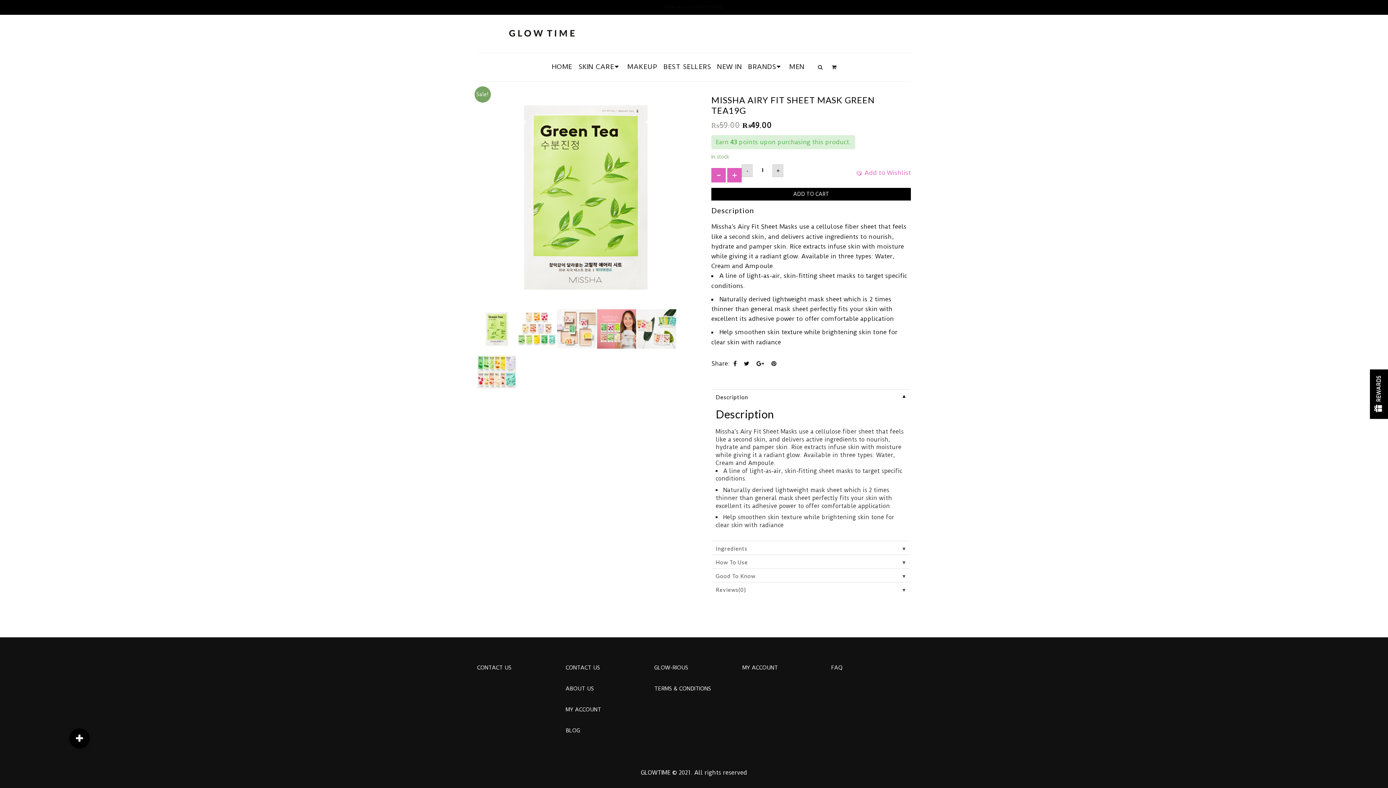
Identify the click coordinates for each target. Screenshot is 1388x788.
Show (1379, 394)
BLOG (573, 730)
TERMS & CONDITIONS (682, 688)
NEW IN (729, 67)
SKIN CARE (596, 67)
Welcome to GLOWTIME (694, 7)
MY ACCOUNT (583, 709)
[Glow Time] (542, 32)
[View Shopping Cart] (834, 67)
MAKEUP (642, 67)
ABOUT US (580, 688)
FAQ (837, 667)
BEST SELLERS (687, 67)
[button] (883, 175)
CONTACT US (494, 667)
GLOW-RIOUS (671, 667)
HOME (562, 67)
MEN (797, 67)
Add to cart (811, 194)
